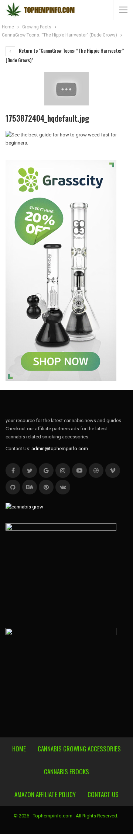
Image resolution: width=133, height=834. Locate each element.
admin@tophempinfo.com (59, 448)
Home (19, 748)
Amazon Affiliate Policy (45, 794)
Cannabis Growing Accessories (79, 748)
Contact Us (103, 794)
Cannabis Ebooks (66, 771)
